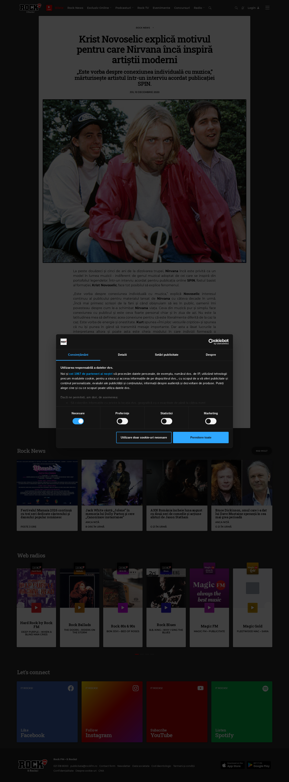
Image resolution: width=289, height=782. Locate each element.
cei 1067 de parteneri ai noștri (91, 373)
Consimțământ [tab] (78, 354)
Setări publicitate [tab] (167, 354)
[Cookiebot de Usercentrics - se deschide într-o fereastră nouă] (211, 342)
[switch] (122, 421)
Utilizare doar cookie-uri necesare (144, 437)
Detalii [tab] (122, 354)
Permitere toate (200, 437)
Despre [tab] (211, 354)
